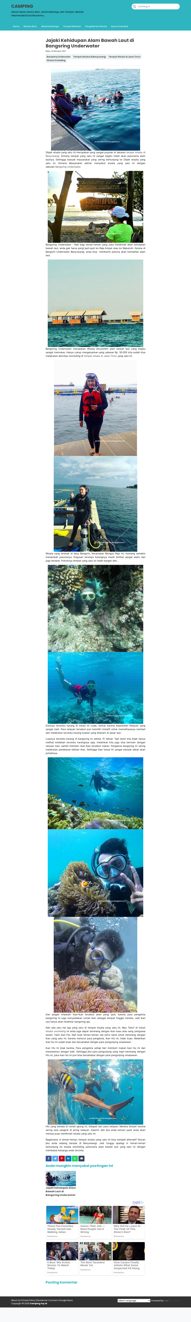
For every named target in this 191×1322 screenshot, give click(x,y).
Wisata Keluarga (50, 26)
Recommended (119, 26)
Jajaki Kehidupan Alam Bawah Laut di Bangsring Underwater (61, 1191)
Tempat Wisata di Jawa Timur (124, 56)
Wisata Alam (30, 26)
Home (16, 26)
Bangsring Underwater (58, 56)
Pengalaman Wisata (96, 26)
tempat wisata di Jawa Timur (100, 355)
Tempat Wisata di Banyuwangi (89, 56)
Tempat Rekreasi (72, 26)
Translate (175, 1300)
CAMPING (22, 6)
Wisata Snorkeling (56, 60)
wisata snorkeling (56, 1031)
